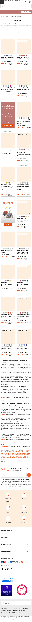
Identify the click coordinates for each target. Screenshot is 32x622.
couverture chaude (8, 405)
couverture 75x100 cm (17, 453)
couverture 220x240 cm (12, 451)
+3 (28, 55)
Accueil (2, 16)
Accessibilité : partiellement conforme (11, 612)
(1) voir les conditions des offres (8, 619)
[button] (16, 603)
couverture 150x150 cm (11, 456)
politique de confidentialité (15, 486)
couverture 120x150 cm (18, 454)
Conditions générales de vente (9, 608)
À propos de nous (6, 544)
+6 (28, 86)
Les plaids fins (4, 446)
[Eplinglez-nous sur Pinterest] (11, 570)
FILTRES (8, 33)
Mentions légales (23, 608)
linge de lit (3, 397)
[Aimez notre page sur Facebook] (2, 570)
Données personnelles (7, 610)
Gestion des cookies (19, 610)
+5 (28, 248)
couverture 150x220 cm (6, 453)
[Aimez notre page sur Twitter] (5, 570)
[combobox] (16, 6)
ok (29, 475)
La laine (3, 414)
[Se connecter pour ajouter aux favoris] (14, 52)
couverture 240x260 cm (23, 451)
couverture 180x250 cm (6, 457)
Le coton (3, 439)
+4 (28, 216)
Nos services (5, 537)
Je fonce (8, 224)
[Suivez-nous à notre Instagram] (8, 570)
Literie (7, 16)
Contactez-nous (6, 551)
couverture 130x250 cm (17, 457)
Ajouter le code (8, 125)
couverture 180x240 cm (22, 456)
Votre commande (6, 530)
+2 (12, 86)
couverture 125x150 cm (8, 454)
